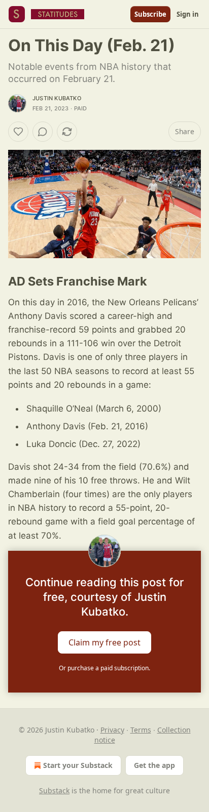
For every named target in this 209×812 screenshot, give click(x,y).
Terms (140, 730)
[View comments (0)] (42, 131)
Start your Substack (78, 765)
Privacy (112, 730)
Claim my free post (104, 641)
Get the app (154, 765)
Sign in (188, 14)
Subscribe (150, 14)
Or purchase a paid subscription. (104, 668)
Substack (54, 790)
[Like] (18, 131)
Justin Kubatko (56, 98)
